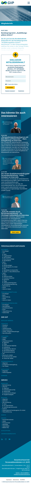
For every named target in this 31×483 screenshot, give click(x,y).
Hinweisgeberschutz (8, 434)
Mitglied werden (7, 320)
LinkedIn (2, 439)
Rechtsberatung (6, 385)
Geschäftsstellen (6, 333)
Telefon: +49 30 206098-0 (22, 473)
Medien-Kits (5, 427)
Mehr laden (15, 232)
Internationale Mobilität (10, 345)
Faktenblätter (5, 426)
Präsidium (5, 325)
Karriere (4, 375)
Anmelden (10, 87)
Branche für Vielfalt (7, 355)
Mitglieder (5, 371)
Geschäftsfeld (6, 306)
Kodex (4, 339)
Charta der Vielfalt (8, 358)
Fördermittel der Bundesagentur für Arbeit (13, 410)
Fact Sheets (5, 366)
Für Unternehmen (8, 405)
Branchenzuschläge (9, 259)
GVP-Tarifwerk (7, 257)
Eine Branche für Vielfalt (10, 357)
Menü (29, 3)
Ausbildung (7, 347)
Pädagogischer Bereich (10, 349)
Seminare (4, 400)
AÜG (5, 268)
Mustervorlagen (8, 265)
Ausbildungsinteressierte (10, 407)
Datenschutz (16, 479)
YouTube (9, 439)
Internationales (7, 361)
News (5, 254)
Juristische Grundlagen (10, 393)
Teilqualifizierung (7, 311)
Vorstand (4, 327)
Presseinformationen (8, 419)
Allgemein (6, 342)
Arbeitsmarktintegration (10, 282)
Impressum (9, 479)
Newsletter (5, 424)
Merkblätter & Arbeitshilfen (11, 270)
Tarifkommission (6, 328)
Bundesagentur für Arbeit (10, 267)
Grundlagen (5, 251)
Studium (4, 408)
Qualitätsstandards (7, 308)
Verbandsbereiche (7, 330)
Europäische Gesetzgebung (9, 364)
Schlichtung (5, 430)
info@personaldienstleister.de (22, 474)
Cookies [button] (22, 479)
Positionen (6, 279)
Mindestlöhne (7, 260)
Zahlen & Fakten (6, 289)
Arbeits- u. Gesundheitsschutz (12, 271)
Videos (4, 421)
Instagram (6, 439)
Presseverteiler (6, 422)
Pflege (5, 281)
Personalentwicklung (9, 352)
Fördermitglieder (6, 372)
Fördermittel (5, 312)
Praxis (4, 309)
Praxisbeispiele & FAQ (9, 389)
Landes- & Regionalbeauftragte (10, 331)
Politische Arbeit (8, 276)
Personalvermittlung (9, 350)
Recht (3, 295)
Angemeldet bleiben (13, 84)
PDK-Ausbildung (6, 402)
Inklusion (4, 386)
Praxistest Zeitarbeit (9, 278)
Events (4, 287)
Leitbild (4, 338)
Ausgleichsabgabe (8, 394)
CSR (3, 353)
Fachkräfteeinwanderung (10, 284)
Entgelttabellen (8, 256)
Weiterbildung (6, 286)
